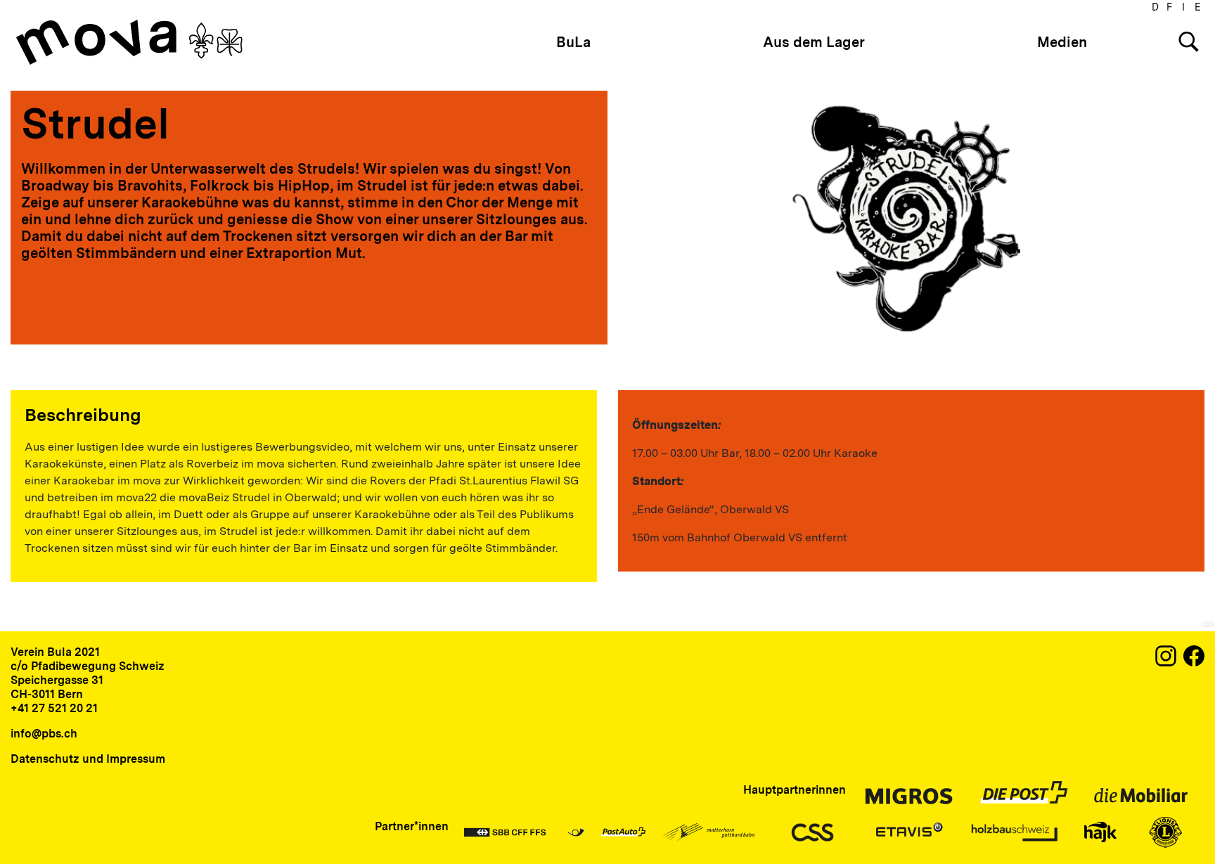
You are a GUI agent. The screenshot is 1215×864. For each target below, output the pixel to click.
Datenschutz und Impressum (88, 759)
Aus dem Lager (814, 42)
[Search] (1188, 42)
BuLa (573, 42)
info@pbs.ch (44, 733)
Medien (1062, 42)
